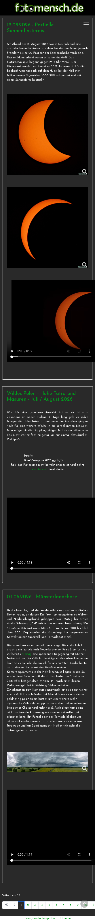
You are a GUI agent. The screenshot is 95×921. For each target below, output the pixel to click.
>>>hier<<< (39, 469)
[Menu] (86, 24)
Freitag (27, 654)
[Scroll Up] (84, 904)
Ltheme (65, 918)
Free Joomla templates (40, 918)
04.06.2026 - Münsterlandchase (42, 597)
